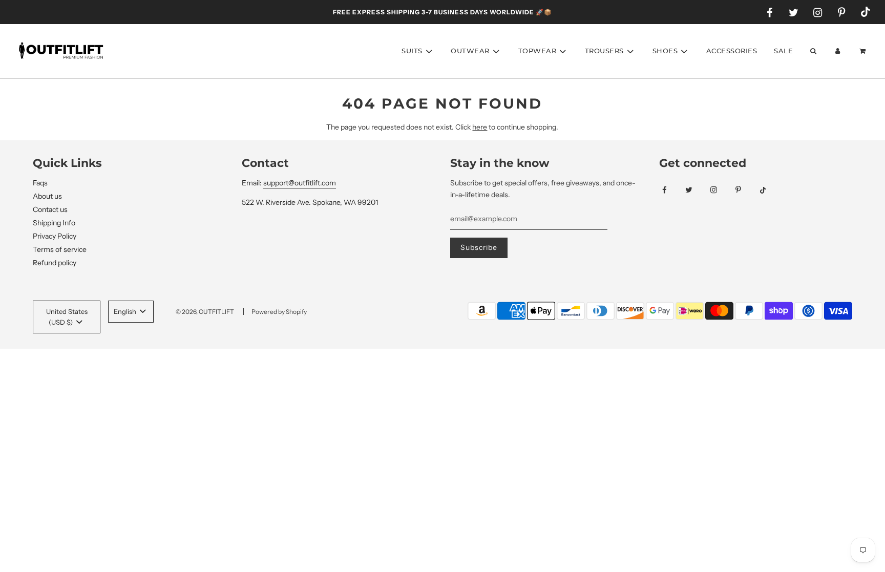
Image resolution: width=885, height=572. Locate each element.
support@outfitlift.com (299, 182)
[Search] (812, 51)
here (479, 127)
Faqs (40, 182)
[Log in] (838, 51)
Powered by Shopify (279, 311)
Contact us (50, 209)
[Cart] (863, 51)
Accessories (731, 51)
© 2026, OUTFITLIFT (205, 311)
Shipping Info (54, 222)
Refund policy (54, 262)
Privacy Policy (54, 236)
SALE (783, 51)
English (126, 311)
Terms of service (60, 249)
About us (47, 196)
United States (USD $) (67, 316)
